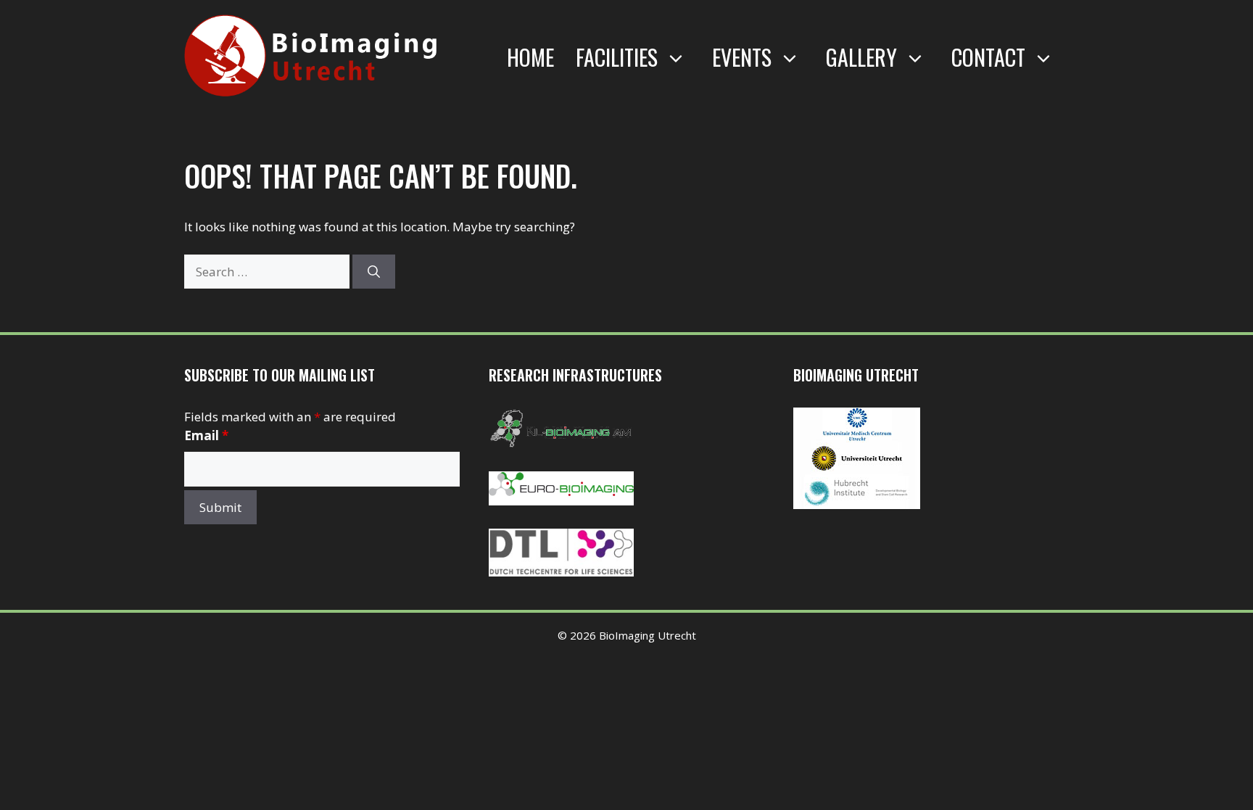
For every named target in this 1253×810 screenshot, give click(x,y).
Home (530, 57)
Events (742, 57)
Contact (988, 57)
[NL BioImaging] (561, 443)
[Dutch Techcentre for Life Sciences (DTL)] (561, 571)
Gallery (861, 57)
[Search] (373, 272)
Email (206, 435)
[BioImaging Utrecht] (856, 504)
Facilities (617, 57)
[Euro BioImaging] (561, 500)
